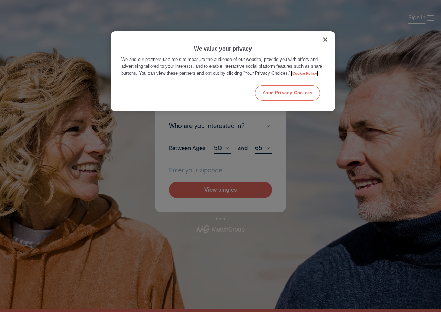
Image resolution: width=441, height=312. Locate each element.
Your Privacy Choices (287, 92)
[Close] (325, 39)
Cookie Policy (304, 73)
